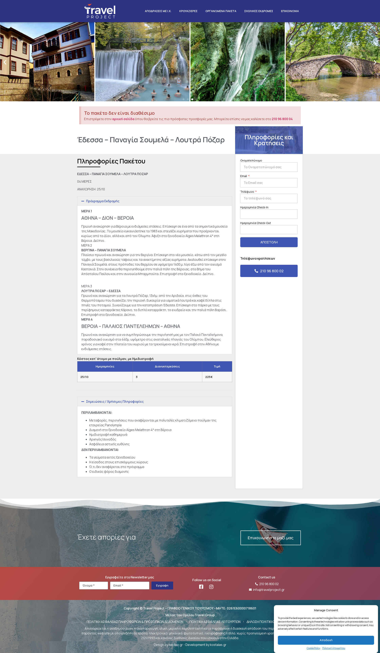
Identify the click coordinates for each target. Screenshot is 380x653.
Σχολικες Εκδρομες (258, 11)
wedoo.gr (176, 645)
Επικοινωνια (290, 11)
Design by (161, 645)
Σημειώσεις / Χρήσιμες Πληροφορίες (115, 401)
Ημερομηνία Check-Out (255, 223)
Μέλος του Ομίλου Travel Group (190, 615)
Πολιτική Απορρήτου (333, 648)
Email (244, 176)
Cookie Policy (313, 648)
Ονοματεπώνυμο (251, 160)
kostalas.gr (218, 645)
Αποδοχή (326, 640)
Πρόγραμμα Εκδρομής (102, 201)
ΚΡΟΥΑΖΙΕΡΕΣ (188, 11)
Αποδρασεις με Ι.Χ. (158, 11)
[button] (5, 62)
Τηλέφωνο (247, 192)
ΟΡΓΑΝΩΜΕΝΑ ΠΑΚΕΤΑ (220, 11)
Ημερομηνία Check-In (254, 207)
